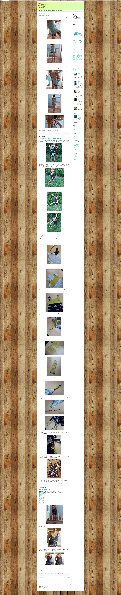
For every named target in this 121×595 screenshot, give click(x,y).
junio (75, 150)
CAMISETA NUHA (44, 15)
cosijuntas (49, 574)
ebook (76, 65)
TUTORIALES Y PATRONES (57, 10)
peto (76, 61)
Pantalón (81, 50)
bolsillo (78, 50)
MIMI (57, 130)
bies (80, 56)
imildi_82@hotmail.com (76, 26)
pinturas (79, 61)
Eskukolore (40, 496)
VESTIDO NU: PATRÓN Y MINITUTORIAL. (50, 138)
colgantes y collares (76, 52)
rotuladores (74, 55)
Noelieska (40, 501)
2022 (75, 130)
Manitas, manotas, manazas (43, 500)
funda (73, 60)
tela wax (80, 68)
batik (79, 57)
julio (75, 149)
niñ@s (43, 485)
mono (79, 58)
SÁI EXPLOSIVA (80, 107)
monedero (77, 58)
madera (81, 60)
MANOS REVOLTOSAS (42, 10)
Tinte (78, 56)
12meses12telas (80, 55)
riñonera (79, 53)
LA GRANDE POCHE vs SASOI (79, 99)
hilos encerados (77, 60)
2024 (75, 128)
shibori (79, 62)
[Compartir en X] (60, 132)
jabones (75, 66)
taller (78, 68)
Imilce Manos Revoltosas (43, 587)
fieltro (81, 57)
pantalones (74, 61)
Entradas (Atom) (45, 578)
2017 (74, 159)
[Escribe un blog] (59, 132)
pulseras (76, 68)
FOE (75, 47)
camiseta (43, 134)
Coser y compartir (42, 498)
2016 (74, 160)
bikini (81, 56)
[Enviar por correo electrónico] (58, 132)
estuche (81, 51)
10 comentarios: (55, 573)
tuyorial (75, 69)
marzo (76, 155)
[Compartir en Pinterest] (62, 132)
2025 (75, 126)
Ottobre (77, 45)
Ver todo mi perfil (41, 588)
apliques (74, 45)
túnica (77, 55)
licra (81, 66)
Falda (78, 47)
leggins (81, 50)
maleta (79, 67)
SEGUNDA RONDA (44, 489)
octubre (76, 140)
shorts (74, 50)
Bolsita (77, 59)
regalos (81, 61)
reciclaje (74, 53)
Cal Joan (61, 18)
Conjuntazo (46, 574)
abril (75, 153)
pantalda (77, 50)
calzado (81, 53)
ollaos (50, 134)
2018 (74, 136)
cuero (76, 50)
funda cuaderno (79, 65)
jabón (76, 66)
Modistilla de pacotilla (42, 493)
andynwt (61, 584)
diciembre (76, 137)
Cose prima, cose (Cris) (42, 502)
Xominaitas (40, 494)
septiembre (76, 141)
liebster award (75, 67)
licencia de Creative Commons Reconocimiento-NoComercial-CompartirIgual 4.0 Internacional (77, 20)
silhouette (74, 59)
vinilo (73, 57)
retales (76, 53)
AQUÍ (49, 233)
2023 (75, 129)
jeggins (78, 66)
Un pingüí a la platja (42, 499)
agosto (76, 143)
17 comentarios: (55, 132)
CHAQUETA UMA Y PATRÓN (80, 90)
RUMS (80, 41)
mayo (75, 152)
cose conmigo (76, 44)
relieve (81, 54)
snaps (74, 51)
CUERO (49, 10)
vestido (50, 485)
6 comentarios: (55, 483)
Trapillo (54, 134)
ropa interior (75, 62)
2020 (74, 133)
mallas (81, 67)
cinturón (81, 59)
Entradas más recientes (42, 577)
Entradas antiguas (67, 577)
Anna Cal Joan (41, 497)
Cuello (73, 56)
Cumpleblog (76, 56)
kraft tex (46, 134)
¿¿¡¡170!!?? (79, 81)
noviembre (76, 139)
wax (74, 57)
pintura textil (74, 54)
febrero (76, 156)
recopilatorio (78, 54)
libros (80, 66)
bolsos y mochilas (77, 48)
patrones (52, 134)
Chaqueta (74, 49)
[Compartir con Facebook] (61, 132)
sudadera (74, 46)
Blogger (70, 584)
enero (75, 157)
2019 (74, 135)
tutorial (47, 485)
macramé (74, 58)
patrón (81, 45)
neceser (81, 58)
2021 (74, 132)
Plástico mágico (77, 51)
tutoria (81, 62)
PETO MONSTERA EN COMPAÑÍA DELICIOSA (80, 116)
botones (79, 59)
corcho (81, 52)
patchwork (74, 68)
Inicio (55, 577)
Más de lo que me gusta (43, 495)
